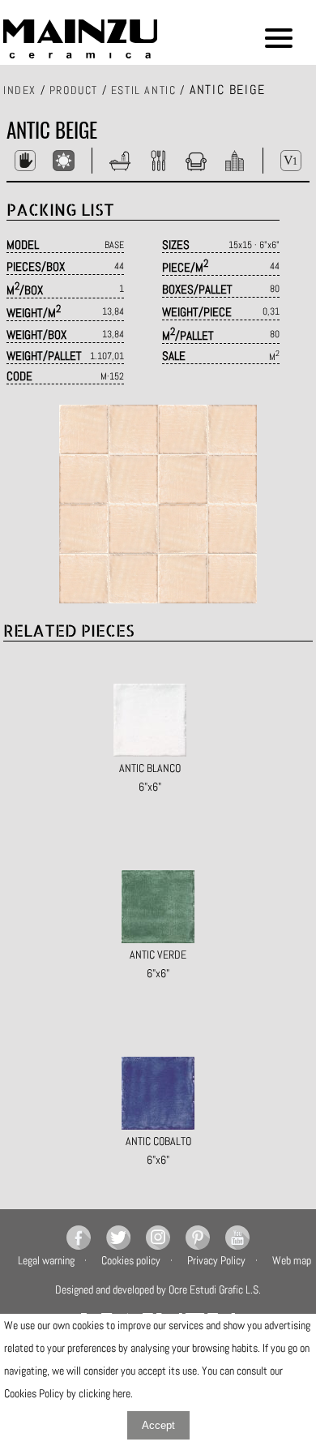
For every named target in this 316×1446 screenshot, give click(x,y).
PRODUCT (73, 90)
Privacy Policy (216, 1260)
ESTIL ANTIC (144, 90)
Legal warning (46, 1260)
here (121, 1393)
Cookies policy (130, 1260)
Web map (291, 1260)
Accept (158, 1425)
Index (19, 90)
